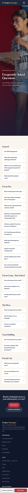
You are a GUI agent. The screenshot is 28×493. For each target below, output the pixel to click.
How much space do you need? (13, 280)
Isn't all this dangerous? (10, 151)
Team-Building (6, 452)
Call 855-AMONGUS (14, 409)
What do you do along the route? (11, 364)
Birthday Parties (6, 442)
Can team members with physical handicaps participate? (11, 348)
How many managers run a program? (12, 287)
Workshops (5, 449)
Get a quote (21, 490)
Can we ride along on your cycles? (11, 372)
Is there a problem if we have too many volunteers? (12, 225)
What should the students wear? (11, 177)
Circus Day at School (7, 438)
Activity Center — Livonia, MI (9, 461)
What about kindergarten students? (11, 241)
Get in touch (14, 405)
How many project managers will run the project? (12, 198)
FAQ (3, 467)
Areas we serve (6, 478)
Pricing (4, 464)
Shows (3, 445)
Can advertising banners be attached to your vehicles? (12, 380)
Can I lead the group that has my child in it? (12, 233)
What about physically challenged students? (10, 158)
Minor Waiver (5, 474)
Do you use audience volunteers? (10, 325)
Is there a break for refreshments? (9, 250)
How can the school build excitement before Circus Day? (13, 266)
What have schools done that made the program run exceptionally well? (12, 216)
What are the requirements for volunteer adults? (12, 206)
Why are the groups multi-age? (13, 191)
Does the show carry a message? (10, 317)
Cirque (9, 3)
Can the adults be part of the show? (12, 258)
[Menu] (24, 3)
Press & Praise (5, 481)
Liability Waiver (6, 471)
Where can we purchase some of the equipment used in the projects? (12, 168)
